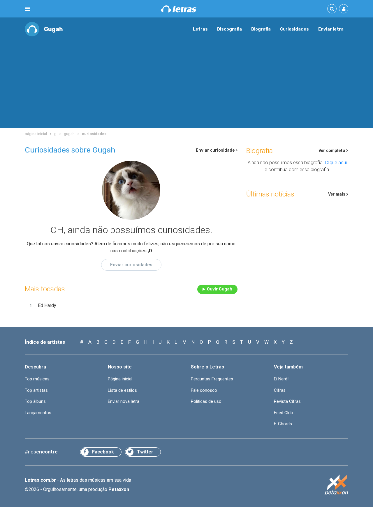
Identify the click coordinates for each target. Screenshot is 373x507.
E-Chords (283, 423)
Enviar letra (331, 29)
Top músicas (37, 379)
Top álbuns (35, 401)
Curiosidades (294, 29)
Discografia (229, 29)
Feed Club (283, 412)
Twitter (145, 452)
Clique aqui (336, 162)
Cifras (280, 390)
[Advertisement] (186, 80)
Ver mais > (338, 194)
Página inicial (120, 379)
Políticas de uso (206, 401)
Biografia (261, 29)
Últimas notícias (270, 194)
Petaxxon (118, 489)
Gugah (53, 29)
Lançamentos (38, 412)
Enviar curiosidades (131, 264)
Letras (200, 29)
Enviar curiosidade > (216, 150)
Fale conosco (204, 390)
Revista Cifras (287, 401)
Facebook (103, 452)
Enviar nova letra (123, 401)
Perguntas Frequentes (212, 379)
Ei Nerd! (281, 379)
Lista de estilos (122, 390)
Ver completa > (333, 150)
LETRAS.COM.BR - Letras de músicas (178, 9)
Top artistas (36, 390)
